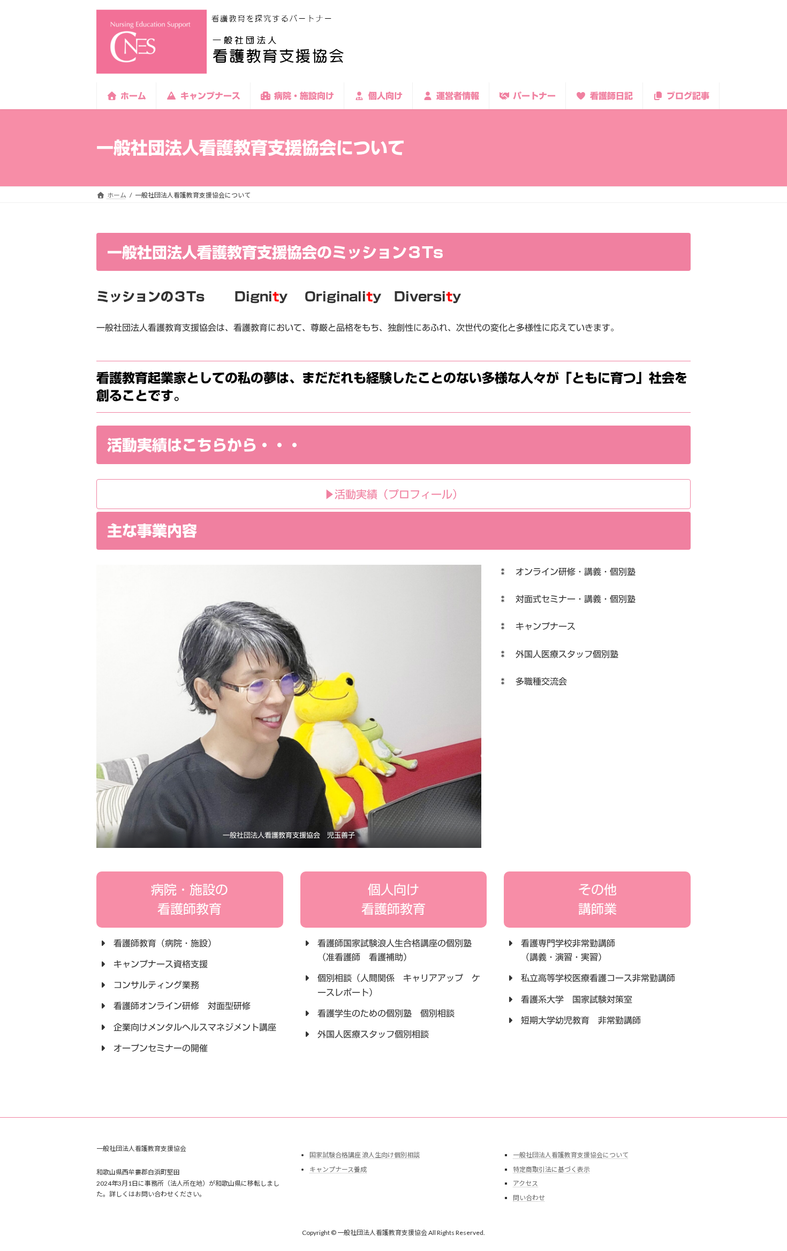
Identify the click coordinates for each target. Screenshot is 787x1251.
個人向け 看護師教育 (393, 899)
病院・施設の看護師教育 (189, 899)
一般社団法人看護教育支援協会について (571, 1155)
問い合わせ (529, 1198)
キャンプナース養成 (338, 1169)
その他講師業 (597, 899)
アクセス (525, 1183)
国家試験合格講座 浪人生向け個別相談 (364, 1155)
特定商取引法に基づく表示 (551, 1169)
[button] (393, 494)
